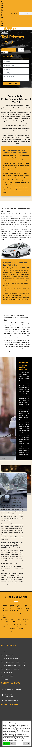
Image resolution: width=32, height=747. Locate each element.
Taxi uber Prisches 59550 (27, 607)
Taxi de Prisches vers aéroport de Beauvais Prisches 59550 (12, 625)
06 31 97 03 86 (19, 690)
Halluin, (11, 182)
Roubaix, (5, 170)
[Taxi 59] (8, 28)
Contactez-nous (8, 50)
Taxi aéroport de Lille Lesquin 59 (10, 669)
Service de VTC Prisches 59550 (27, 622)
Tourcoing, (10, 165)
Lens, (23, 167)
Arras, (27, 167)
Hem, (5, 182)
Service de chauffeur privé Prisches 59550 (19, 609)
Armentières (16, 170)
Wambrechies (7, 184)
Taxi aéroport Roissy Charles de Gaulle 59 (13, 665)
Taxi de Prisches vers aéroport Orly (5, 623)
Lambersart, (19, 177)
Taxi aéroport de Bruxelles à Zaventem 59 (13, 662)
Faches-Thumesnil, (18, 180)
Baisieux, (20, 173)
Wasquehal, (12, 177)
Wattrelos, (17, 182)
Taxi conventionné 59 (7, 676)
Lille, (21, 163)
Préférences (26, 743)
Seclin (10, 170)
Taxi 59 (3, 651)
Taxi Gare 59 (4, 679)
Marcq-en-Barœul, (19, 165)
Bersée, (9, 175)
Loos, (10, 180)
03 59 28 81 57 (9, 690)
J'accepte (6, 743)
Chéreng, (26, 175)
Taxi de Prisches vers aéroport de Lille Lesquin (12, 609)
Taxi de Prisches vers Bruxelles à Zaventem (20, 624)
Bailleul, (25, 173)
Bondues (23, 182)
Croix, (5, 177)
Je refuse (13, 743)
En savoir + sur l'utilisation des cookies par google (16, 736)
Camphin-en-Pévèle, (18, 175)
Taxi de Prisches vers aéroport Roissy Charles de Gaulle (5, 611)
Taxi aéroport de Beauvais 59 (9, 658)
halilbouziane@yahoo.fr (11, 700)
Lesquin (27, 165)
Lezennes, (26, 180)
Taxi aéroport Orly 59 (7, 655)
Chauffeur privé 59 (6, 672)
